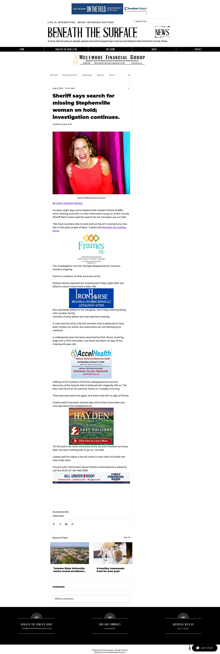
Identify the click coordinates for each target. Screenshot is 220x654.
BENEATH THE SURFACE (92, 34)
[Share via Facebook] (54, 524)
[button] (129, 75)
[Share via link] (72, 524)
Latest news (87, 75)
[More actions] (128, 88)
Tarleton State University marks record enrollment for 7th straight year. (69, 570)
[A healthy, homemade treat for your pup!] (113, 553)
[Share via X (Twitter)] (60, 524)
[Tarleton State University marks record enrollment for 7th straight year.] (69, 553)
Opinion (100, 75)
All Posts (53, 75)
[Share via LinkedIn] (66, 524)
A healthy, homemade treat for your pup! (110, 570)
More (111, 75)
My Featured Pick (70, 75)
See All (127, 537)
